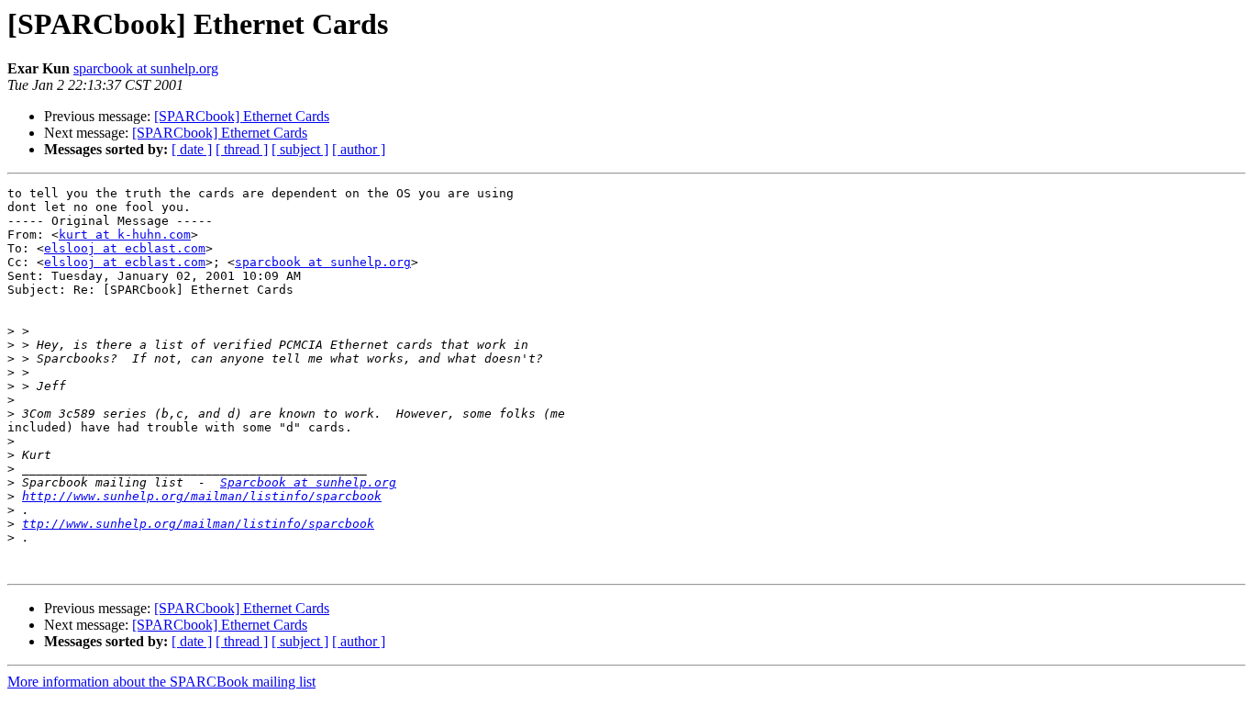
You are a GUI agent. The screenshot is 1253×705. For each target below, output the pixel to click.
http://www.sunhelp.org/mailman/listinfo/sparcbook (202, 496)
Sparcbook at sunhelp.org (308, 482)
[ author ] (358, 149)
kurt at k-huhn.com (125, 234)
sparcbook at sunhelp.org (145, 68)
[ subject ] (300, 149)
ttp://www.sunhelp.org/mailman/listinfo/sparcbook (198, 524)
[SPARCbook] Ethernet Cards (241, 116)
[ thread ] (242, 149)
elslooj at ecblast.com (124, 248)
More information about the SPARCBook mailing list (161, 681)
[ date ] (192, 149)
